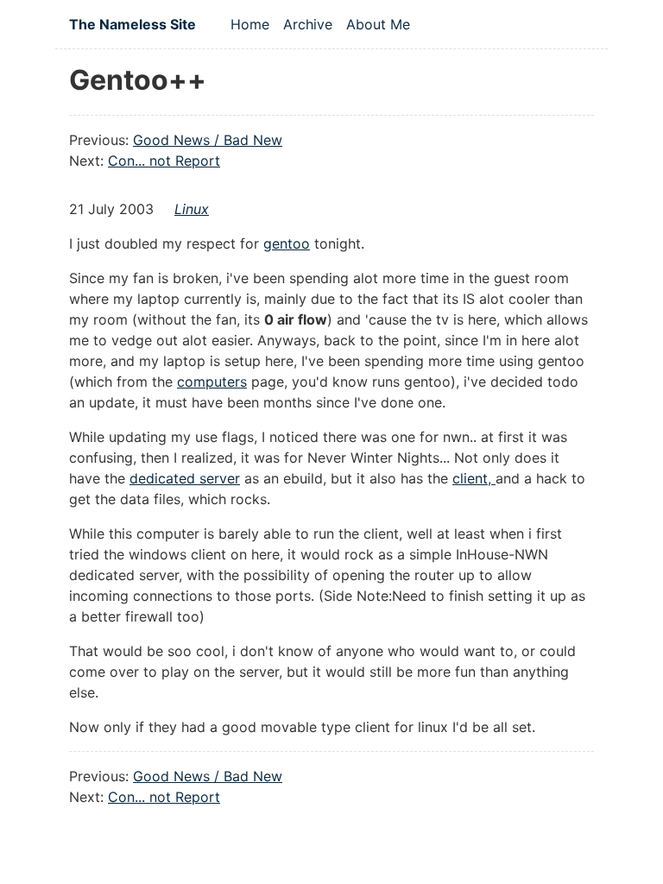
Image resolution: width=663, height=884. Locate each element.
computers (212, 381)
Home (249, 24)
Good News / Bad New (207, 139)
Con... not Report (164, 160)
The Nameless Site (132, 24)
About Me (378, 24)
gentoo (286, 243)
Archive (307, 24)
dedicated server (184, 478)
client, (474, 478)
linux (191, 209)
